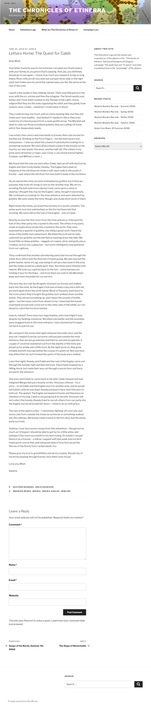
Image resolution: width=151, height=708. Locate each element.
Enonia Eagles (51, 491)
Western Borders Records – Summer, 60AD (114, 106)
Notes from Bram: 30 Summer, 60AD (112, 128)
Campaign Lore (91, 29)
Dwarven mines (22, 491)
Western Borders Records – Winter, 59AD (113, 117)
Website (13, 595)
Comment (15, 524)
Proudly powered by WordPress (23, 701)
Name (13, 564)
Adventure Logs (28, 29)
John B (32, 49)
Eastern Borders (23, 487)
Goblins (66, 491)
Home (12, 29)
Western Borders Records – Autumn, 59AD (114, 122)
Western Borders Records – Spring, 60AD (113, 111)
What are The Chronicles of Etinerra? (60, 29)
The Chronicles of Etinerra (57, 10)
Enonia (37, 491)
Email (13, 580)
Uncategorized (44, 487)
